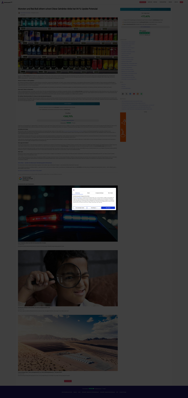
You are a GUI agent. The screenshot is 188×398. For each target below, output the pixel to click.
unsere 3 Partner (79, 197)
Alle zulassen (108, 207)
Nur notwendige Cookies (80, 207)
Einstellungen (93, 207)
